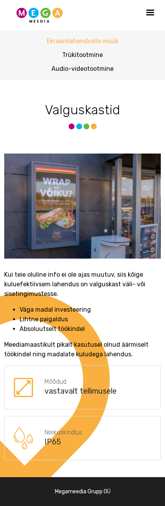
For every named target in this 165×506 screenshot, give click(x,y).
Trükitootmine (82, 54)
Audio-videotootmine (82, 68)
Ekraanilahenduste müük (83, 41)
